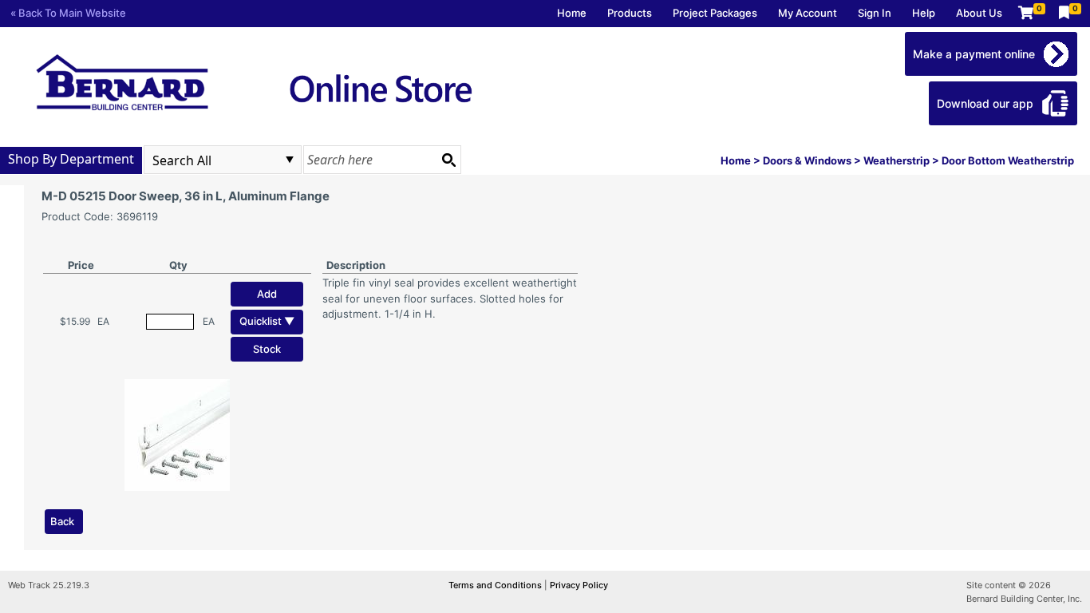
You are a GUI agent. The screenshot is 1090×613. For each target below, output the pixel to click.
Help (923, 12)
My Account (807, 12)
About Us (979, 12)
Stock (267, 348)
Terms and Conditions (496, 585)
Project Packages (715, 12)
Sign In (874, 12)
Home (571, 12)
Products (629, 12)
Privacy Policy (579, 585)
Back (62, 521)
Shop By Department (71, 159)
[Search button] (448, 159)
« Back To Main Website (68, 12)
